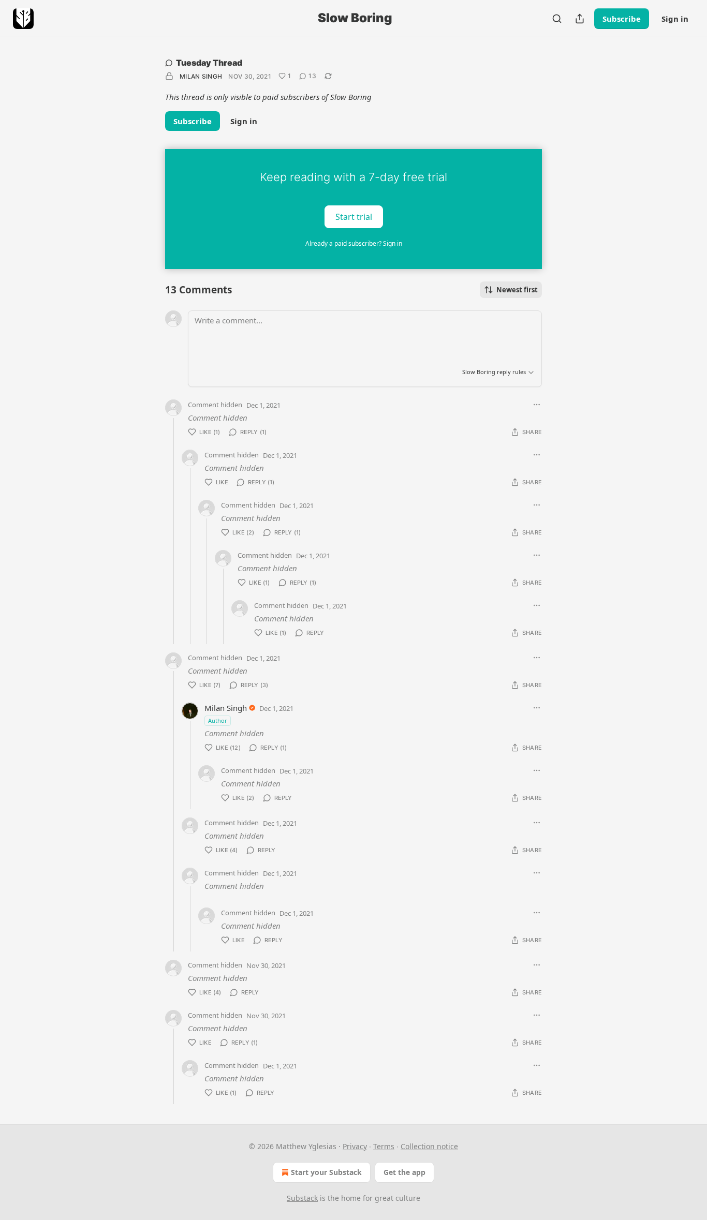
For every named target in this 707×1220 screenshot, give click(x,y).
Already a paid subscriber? (353, 243)
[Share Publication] (579, 18)
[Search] (557, 18)
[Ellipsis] (536, 404)
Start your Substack (326, 1172)
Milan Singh (201, 76)
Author (217, 720)
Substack (302, 1198)
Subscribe (621, 18)
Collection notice (429, 1146)
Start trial (353, 216)
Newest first (517, 289)
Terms (383, 1146)
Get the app (404, 1172)
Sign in (674, 18)
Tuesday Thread (209, 62)
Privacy (355, 1146)
